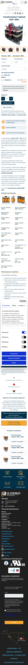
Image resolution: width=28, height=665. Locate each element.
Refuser (14, 362)
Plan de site (14, 658)
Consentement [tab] (6, 305)
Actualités (4, 541)
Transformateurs (6, 533)
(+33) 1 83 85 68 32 (10, 506)
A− (9, 13)
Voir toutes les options (7, 72)
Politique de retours (8, 655)
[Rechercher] (22, 2)
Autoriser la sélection (14, 358)
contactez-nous (21, 115)
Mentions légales (12, 648)
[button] (24, 33)
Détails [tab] (14, 305)
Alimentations (6, 538)
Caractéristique (5, 66)
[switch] (24, 337)
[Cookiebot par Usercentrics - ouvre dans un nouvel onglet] (19, 301)
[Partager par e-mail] (22, 13)
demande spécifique (7, 173)
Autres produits (6, 543)
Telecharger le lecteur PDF (14, 387)
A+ (5, 13)
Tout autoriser (14, 353)
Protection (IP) (18, 59)
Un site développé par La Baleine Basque (14, 662)
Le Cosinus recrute (20, 655)
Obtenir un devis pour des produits (14, 423)
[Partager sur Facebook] (18, 13)
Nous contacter (15, 3)
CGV (20, 648)
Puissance (4, 59)
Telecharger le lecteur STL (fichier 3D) (14, 380)
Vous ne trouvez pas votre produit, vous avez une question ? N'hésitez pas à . (14, 415)
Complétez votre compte (8, 115)
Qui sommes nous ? (7, 531)
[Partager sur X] (20, 13)
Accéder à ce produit (17, 441)
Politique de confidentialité (14, 651)
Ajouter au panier (7, 103)
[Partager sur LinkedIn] (15, 13)
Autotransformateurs (8, 536)
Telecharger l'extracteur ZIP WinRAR (14, 393)
